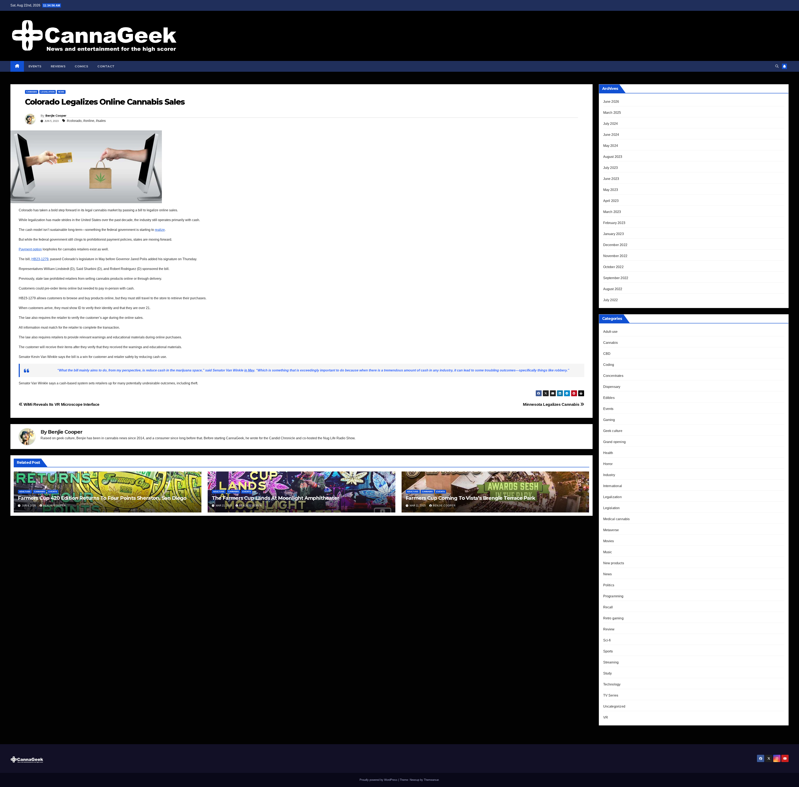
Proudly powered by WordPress (379, 779)
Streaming (611, 662)
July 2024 (610, 123)
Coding (608, 364)
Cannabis (31, 92)
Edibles (609, 398)
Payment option (30, 249)
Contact (106, 66)
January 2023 (613, 234)
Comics (81, 66)
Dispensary (611, 387)
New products (613, 563)
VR (605, 717)
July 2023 (610, 168)
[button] (777, 66)
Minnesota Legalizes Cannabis (551, 404)
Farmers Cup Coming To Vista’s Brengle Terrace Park (470, 498)
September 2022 (615, 278)
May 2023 (610, 190)
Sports (608, 651)
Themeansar (431, 779)
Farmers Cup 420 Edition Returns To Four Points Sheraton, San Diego (102, 498)
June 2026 (611, 101)
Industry (609, 475)
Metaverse (611, 530)
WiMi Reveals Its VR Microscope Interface (61, 404)
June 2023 (611, 179)
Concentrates (613, 375)
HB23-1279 (39, 259)
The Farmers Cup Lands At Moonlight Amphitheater (275, 498)
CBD (607, 353)
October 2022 (613, 267)
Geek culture (612, 431)
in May (249, 370)
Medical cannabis (616, 519)
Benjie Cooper (55, 116)
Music (607, 552)
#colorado (74, 121)
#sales (101, 121)
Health (608, 453)
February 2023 (614, 223)
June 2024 (611, 134)
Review (609, 629)
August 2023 (612, 156)
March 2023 (612, 212)
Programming (613, 596)
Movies (608, 541)
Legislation (48, 92)
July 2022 (610, 300)
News (61, 92)
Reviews (58, 66)
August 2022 (612, 289)
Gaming (609, 420)
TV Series (610, 695)
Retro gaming (613, 618)
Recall (608, 607)
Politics (608, 585)
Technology (612, 684)
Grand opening (614, 442)
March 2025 (612, 112)
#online (88, 121)
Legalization (612, 497)
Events (35, 66)
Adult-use (25, 491)
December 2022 (615, 245)
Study (607, 673)
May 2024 (610, 145)
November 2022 (615, 256)
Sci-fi (607, 640)
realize (160, 229)
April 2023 (611, 201)
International (612, 486)
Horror (608, 464)
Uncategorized (614, 706)
